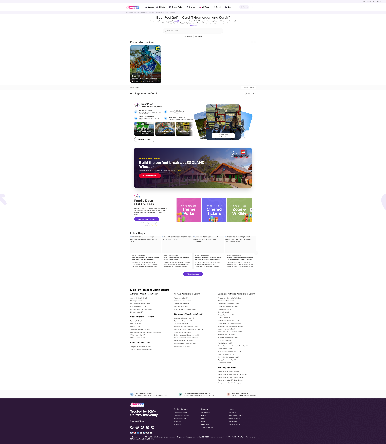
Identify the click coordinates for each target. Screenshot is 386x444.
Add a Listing (367, 1)
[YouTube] (152, 428)
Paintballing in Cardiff (225, 343)
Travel (218, 7)
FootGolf (172, 12)
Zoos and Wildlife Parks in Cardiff (185, 309)
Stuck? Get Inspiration (180, 418)
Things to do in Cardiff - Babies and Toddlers (232, 374)
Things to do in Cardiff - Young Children (231, 377)
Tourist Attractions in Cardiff (183, 340)
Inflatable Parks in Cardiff (226, 334)
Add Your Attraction (234, 418)
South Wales (129, 12)
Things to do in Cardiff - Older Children (230, 380)
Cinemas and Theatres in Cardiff (228, 303)
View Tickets (188, 36)
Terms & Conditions (234, 424)
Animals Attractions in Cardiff (187, 294)
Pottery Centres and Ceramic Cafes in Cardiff (233, 346)
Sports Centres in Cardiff (226, 354)
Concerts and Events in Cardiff (228, 306)
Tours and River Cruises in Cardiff (185, 343)
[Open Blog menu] (233, 7)
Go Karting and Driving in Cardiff (228, 320)
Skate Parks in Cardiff (225, 348)
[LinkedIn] (137, 428)
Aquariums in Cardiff (180, 298)
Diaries (192, 7)
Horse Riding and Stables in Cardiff (229, 323)
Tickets (162, 7)
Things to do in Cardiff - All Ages (228, 371)
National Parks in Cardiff (138, 306)
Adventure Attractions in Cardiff (144, 294)
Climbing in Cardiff (136, 301)
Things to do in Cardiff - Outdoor (141, 349)
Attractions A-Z (178, 421)
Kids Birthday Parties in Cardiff (228, 337)
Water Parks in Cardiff (137, 335)
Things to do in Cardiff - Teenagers (229, 383)
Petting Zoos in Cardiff (181, 303)
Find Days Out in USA (207, 427)
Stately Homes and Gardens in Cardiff (186, 335)
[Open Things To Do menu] (184, 7)
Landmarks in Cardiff (181, 324)
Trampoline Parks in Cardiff (227, 360)
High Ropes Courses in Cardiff (140, 303)
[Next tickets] (193, 129)
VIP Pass (205, 7)
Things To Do (177, 7)
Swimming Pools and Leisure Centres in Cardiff (145, 332)
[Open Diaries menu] (196, 7)
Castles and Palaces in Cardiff (184, 318)
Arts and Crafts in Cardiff (226, 301)
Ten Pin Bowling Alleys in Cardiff (228, 357)
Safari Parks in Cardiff (181, 306)
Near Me (245, 7)
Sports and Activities (162, 12)
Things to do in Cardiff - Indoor (140, 346)
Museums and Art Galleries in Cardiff (186, 326)
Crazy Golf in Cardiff (224, 309)
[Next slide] (255, 42)
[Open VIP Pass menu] (210, 7)
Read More (193, 25)
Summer (151, 7)
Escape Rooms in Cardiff (226, 315)
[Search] (252, 7)
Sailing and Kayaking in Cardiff (140, 329)
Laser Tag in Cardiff (224, 340)
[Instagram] (147, 428)
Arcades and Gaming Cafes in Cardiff (230, 298)
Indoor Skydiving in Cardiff (226, 329)
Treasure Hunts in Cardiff (182, 346)
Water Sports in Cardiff (137, 338)
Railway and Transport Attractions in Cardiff (188, 329)
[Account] (257, 7)
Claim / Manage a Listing (235, 415)
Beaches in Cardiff (136, 321)
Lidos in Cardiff (135, 326)
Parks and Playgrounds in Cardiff (141, 309)
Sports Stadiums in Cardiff (182, 332)
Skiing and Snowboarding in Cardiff (229, 351)
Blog (229, 7)
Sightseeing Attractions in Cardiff (188, 314)
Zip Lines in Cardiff (136, 312)
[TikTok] (142, 428)
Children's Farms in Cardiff (182, 301)
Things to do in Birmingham (181, 415)
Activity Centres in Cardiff (138, 298)
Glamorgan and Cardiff (141, 12)
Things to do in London (180, 412)
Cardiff (152, 12)
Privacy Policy (232, 421)
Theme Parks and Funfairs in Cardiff (186, 338)
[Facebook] (131, 428)
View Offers (198, 36)
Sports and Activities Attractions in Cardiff (236, 294)
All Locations (177, 424)
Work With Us (377, 1)
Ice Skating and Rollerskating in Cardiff (230, 326)
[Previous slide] (252, 42)
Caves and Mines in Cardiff (183, 321)
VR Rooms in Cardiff (224, 363)
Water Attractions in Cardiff (142, 317)
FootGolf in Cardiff (224, 318)
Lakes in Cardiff (135, 324)
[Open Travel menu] (222, 7)
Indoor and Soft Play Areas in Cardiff (230, 332)
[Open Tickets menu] (166, 7)
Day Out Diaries (205, 412)
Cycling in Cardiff (223, 312)
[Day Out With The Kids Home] (133, 7)
